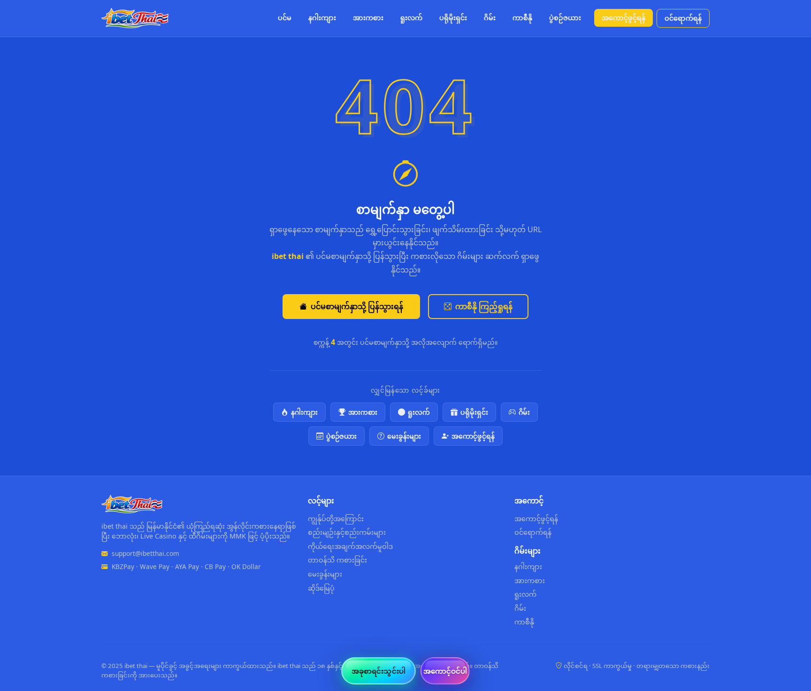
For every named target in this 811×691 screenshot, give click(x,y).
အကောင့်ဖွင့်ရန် (623, 17)
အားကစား (368, 17)
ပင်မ (284, 17)
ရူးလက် (411, 17)
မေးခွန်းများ (404, 436)
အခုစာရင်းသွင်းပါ (379, 671)
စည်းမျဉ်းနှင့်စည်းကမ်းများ (347, 532)
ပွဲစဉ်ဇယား (565, 17)
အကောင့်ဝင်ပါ (445, 671)
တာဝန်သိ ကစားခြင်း (337, 559)
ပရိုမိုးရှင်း (453, 17)
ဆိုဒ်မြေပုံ (321, 588)
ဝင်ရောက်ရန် (683, 18)
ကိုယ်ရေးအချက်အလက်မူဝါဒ (350, 546)
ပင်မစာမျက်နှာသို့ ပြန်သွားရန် (357, 306)
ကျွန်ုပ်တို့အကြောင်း (336, 518)
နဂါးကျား (322, 17)
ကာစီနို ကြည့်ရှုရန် (484, 306)
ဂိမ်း (490, 17)
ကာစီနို (522, 17)
